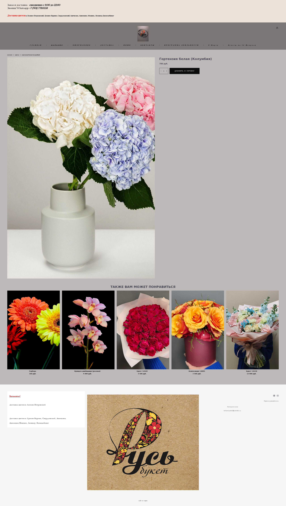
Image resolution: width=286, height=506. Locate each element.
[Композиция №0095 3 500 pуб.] (197, 330)
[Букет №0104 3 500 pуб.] (143, 330)
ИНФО (127, 45)
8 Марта (213, 45)
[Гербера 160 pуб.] (33, 330)
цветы (17, 55)
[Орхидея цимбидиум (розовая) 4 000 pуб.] (88, 330)
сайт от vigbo (143, 500)
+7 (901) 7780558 (38, 8)
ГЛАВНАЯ (36, 45)
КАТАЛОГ (57, 45)
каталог (9, 55)
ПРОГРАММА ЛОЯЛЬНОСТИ (181, 45)
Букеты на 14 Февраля (242, 45)
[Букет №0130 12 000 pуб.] (252, 330)
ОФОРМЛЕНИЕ (82, 45)
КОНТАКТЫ (147, 45)
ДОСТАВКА (107, 45)
